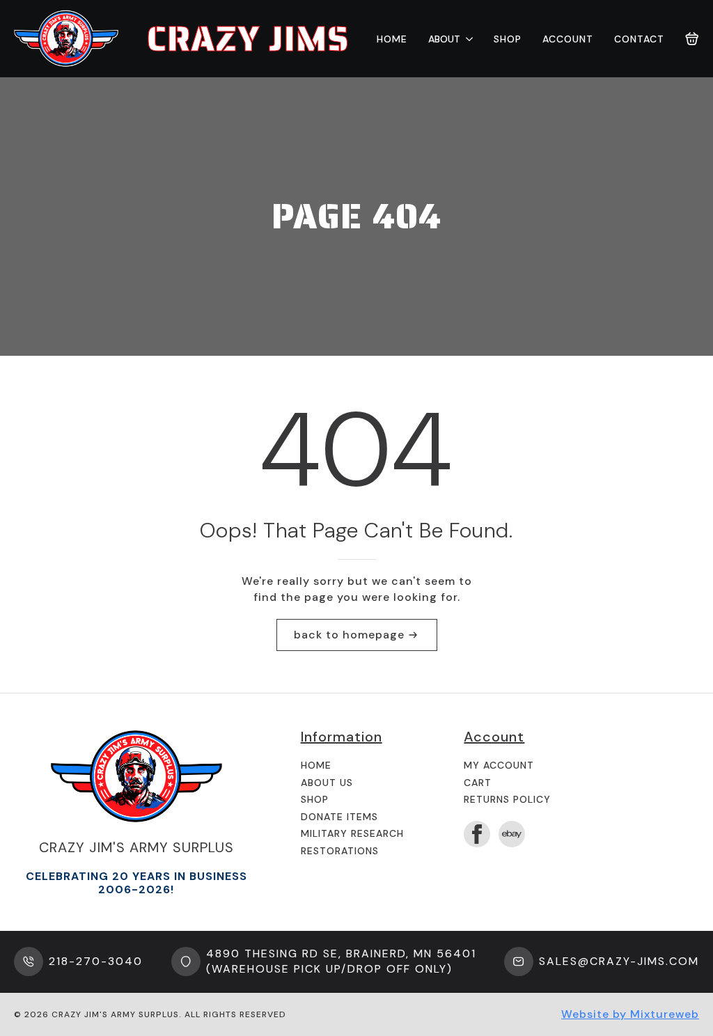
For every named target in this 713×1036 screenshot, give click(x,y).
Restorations (340, 851)
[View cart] (692, 39)
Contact (639, 39)
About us (327, 782)
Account (567, 39)
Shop (508, 39)
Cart (478, 782)
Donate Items (339, 816)
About (444, 39)
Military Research (352, 833)
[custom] (512, 834)
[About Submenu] (466, 39)
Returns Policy (507, 799)
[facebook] (477, 834)
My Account (499, 765)
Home (392, 39)
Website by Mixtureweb (630, 1014)
